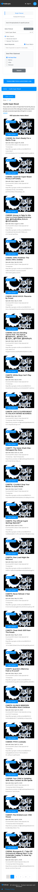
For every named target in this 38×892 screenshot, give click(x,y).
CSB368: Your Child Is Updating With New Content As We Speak (19, 779)
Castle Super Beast (15, 89)
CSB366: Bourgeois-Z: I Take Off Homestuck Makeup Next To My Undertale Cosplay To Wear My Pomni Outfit (19, 854)
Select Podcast (9, 29)
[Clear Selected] (30, 32)
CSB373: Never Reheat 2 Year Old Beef (18, 595)
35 (26, 876)
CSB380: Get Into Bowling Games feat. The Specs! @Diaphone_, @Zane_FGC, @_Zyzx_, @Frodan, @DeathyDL (19, 336)
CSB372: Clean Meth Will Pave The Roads (18, 631)
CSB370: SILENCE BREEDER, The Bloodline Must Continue (18, 706)
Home (5, 89)
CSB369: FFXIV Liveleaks (16, 742)
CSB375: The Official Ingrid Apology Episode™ (17, 522)
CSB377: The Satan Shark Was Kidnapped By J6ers (18, 449)
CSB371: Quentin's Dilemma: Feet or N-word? (17, 670)
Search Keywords (9, 44)
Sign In (29, 3)
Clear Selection (28, 28)
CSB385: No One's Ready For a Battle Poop (18, 139)
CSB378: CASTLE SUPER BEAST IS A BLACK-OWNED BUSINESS (19, 413)
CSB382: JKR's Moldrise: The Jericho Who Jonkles (17, 259)
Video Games (9, 96)
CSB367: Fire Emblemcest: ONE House (19, 816)
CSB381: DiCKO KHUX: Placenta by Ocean (18, 297)
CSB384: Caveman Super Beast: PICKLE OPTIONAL (19, 178)
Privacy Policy (10, 889)
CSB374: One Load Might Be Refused (17, 558)
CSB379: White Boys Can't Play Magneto (18, 376)
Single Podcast (19, 13)
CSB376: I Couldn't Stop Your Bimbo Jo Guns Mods (17, 485)
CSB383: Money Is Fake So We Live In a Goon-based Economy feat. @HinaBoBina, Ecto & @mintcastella (18, 218)
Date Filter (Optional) (13, 53)
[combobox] (19, 32)
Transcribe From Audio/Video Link (19, 81)
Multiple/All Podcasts (19, 16)
